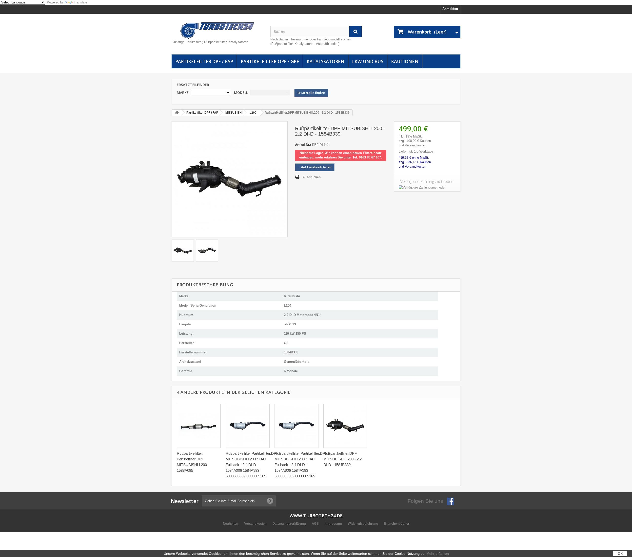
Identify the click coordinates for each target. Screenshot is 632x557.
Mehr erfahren (437, 554)
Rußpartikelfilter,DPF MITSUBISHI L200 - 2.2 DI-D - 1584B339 (342, 459)
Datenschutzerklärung (290, 523)
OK (620, 554)
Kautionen (404, 61)
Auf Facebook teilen (315, 167)
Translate (80, 2)
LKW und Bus (367, 61)
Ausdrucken (311, 177)
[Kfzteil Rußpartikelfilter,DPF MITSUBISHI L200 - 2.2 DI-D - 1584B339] (183, 250)
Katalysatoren (325, 61)
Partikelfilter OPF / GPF (270, 61)
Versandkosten (256, 523)
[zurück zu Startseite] (176, 113)
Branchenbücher (396, 523)
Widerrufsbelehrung (363, 523)
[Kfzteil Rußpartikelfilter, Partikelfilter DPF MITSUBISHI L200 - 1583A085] (199, 426)
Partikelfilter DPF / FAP (204, 61)
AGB (316, 523)
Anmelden (450, 9)
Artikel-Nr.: (303, 145)
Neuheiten (231, 523)
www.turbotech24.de (316, 516)
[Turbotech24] (217, 30)
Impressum (334, 523)
